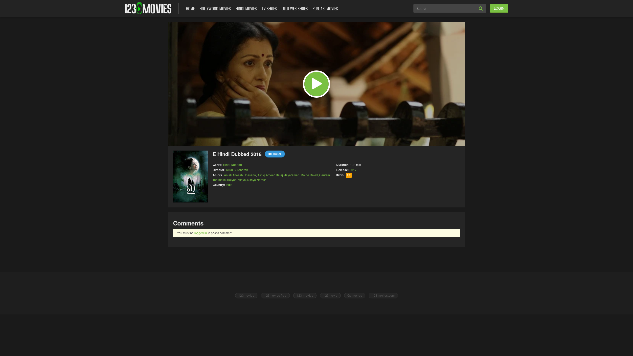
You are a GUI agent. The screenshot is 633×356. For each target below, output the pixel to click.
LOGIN (499, 8)
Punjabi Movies (325, 9)
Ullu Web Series (295, 9)
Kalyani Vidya (236, 180)
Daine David (309, 175)
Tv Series (269, 9)
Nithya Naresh (257, 180)
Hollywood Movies (215, 9)
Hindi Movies (246, 9)
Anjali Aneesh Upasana (240, 175)
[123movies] (148, 8)
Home (190, 9)
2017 (353, 170)
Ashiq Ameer (265, 175)
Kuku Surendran (237, 170)
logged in (200, 233)
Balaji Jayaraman (287, 175)
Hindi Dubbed (232, 164)
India (229, 184)
